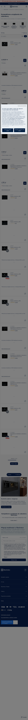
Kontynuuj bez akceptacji (22, 105)
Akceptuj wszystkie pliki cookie (19, 130)
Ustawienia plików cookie (7, 130)
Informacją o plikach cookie (7, 125)
